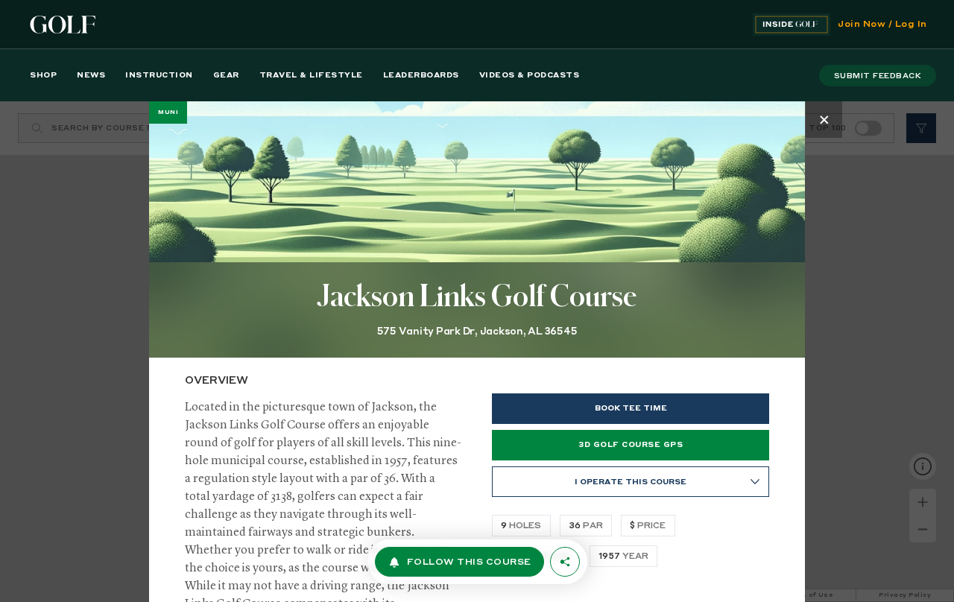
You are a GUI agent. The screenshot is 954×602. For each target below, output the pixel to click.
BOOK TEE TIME (631, 408)
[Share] (565, 562)
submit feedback (878, 76)
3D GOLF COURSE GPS (630, 445)
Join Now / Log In (882, 24)
